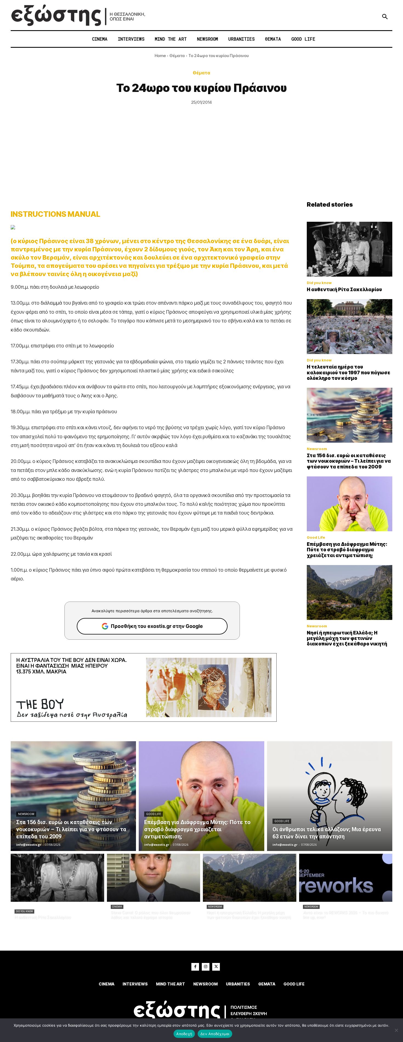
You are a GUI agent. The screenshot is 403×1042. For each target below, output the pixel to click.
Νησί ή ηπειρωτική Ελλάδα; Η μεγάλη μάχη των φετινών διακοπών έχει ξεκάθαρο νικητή (347, 638)
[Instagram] (205, 967)
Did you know (319, 283)
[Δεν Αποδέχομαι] (396, 1030)
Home (160, 55)
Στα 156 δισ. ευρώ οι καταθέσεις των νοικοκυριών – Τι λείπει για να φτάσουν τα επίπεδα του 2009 (349, 461)
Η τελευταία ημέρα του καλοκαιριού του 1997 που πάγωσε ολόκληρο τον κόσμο (348, 372)
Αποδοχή (184, 1034)
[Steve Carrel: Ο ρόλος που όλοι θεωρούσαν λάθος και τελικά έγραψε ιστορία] (153, 878)
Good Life (316, 537)
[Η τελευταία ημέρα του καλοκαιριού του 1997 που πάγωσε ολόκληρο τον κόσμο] (349, 326)
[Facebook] (195, 967)
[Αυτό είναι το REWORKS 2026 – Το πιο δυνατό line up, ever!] (346, 878)
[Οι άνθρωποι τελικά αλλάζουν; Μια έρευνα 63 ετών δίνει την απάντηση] (329, 796)
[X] (216, 967)
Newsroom (317, 449)
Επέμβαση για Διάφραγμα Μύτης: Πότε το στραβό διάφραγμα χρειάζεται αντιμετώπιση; (347, 549)
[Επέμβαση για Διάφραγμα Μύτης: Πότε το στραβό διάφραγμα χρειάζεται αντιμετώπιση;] (349, 503)
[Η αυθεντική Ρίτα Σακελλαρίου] (349, 249)
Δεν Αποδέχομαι (214, 1034)
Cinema (117, 906)
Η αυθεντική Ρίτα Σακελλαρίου (344, 289)
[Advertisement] (201, 159)
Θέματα (177, 55)
